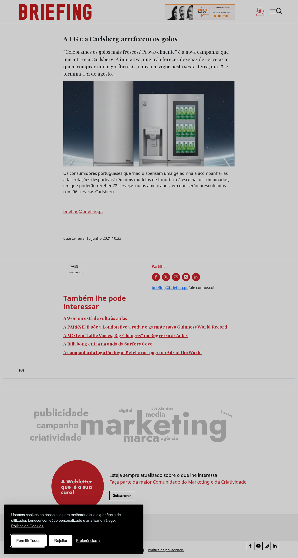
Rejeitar (60, 540)
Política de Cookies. (27, 525)
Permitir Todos (28, 540)
